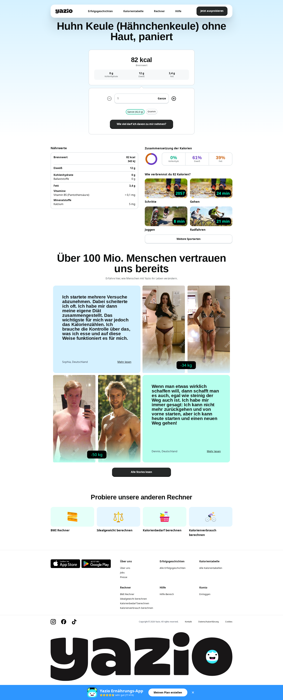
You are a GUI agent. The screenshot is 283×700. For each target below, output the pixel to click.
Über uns (125, 567)
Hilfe (178, 11)
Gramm (152, 111)
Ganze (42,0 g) (135, 111)
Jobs (122, 572)
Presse (123, 577)
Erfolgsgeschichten (100, 11)
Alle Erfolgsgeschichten (173, 567)
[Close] (193, 692)
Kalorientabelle (133, 11)
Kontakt (188, 621)
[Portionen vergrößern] (173, 98)
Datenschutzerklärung (208, 621)
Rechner (159, 11)
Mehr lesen (124, 362)
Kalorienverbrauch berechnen (136, 607)
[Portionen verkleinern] (109, 98)
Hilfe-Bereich (167, 594)
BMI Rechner (127, 594)
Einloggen (204, 594)
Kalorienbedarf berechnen (134, 603)
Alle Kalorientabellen (210, 567)
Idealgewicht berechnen (133, 598)
